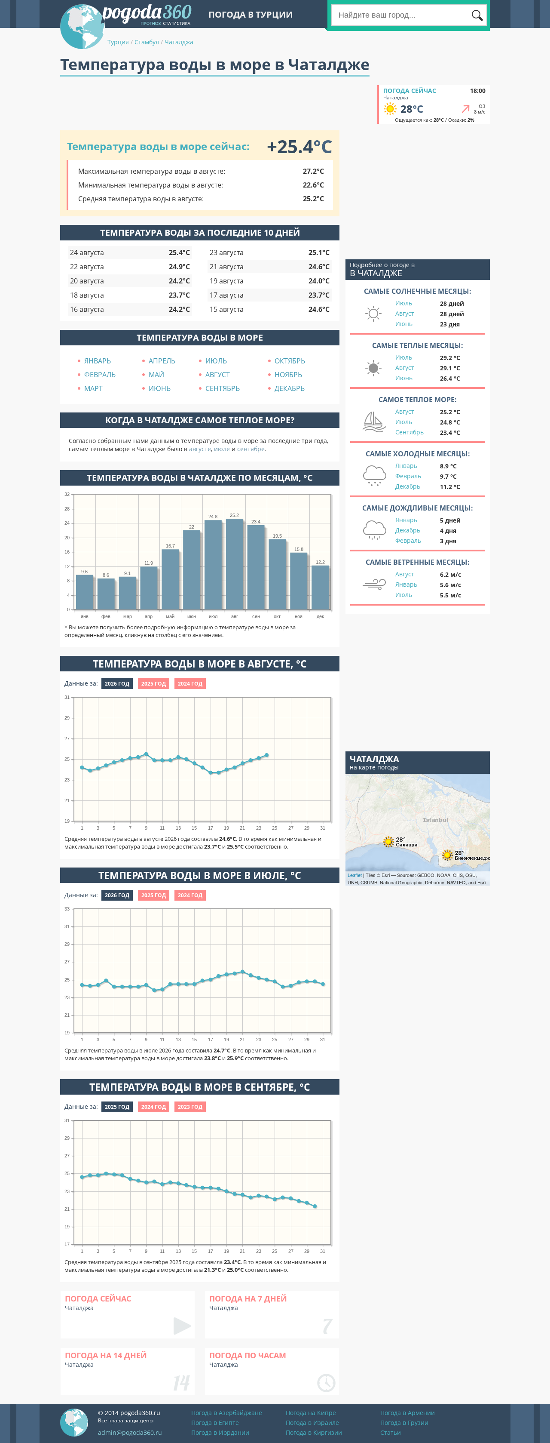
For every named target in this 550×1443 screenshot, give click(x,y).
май (156, 374)
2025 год (153, 683)
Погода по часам (247, 1355)
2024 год (190, 683)
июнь (160, 388)
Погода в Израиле (312, 1422)
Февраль (408, 476)
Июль (403, 303)
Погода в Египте (215, 1422)
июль (216, 361)
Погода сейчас (409, 90)
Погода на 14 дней (106, 1355)
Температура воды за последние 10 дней (200, 232)
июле (222, 449)
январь (97, 361)
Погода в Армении (407, 1413)
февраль (100, 374)
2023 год (190, 1107)
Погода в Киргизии (314, 1432)
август (217, 374)
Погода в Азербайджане (226, 1413)
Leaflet (355, 874)
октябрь (290, 361)
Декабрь (407, 486)
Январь (406, 466)
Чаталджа (179, 42)
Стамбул (146, 42)
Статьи (390, 1432)
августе (200, 449)
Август (404, 313)
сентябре (251, 449)
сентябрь (222, 388)
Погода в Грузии (404, 1422)
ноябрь (288, 374)
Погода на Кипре (311, 1413)
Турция (118, 42)
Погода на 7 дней (248, 1298)
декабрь (290, 388)
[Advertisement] (216, 104)
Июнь (403, 324)
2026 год (117, 683)
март (93, 388)
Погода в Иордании (220, 1432)
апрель (162, 361)
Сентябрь (409, 432)
